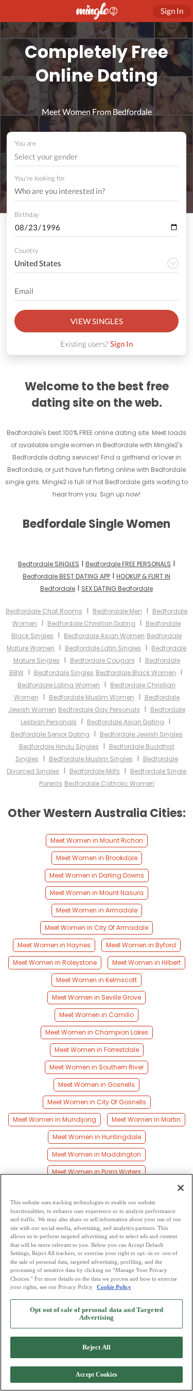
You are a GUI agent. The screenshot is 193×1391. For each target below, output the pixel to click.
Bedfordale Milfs (94, 771)
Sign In (121, 343)
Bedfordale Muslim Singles (91, 758)
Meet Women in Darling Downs (96, 875)
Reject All (96, 1347)
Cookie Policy (114, 1287)
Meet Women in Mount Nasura (97, 892)
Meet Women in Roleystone (55, 962)
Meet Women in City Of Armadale (96, 927)
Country (26, 250)
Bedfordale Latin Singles (103, 648)
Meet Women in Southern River (96, 1067)
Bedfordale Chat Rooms (44, 611)
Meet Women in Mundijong (54, 1119)
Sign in (172, 10)
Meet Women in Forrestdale (97, 1049)
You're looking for (39, 178)
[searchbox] (89, 191)
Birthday (26, 214)
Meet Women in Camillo (96, 1014)
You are (25, 143)
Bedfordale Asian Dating (125, 722)
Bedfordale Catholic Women (109, 783)
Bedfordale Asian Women (104, 635)
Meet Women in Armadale (96, 910)
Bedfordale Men (117, 611)
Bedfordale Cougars (102, 660)
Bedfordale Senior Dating (50, 734)
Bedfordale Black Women (136, 672)
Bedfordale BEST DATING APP (66, 576)
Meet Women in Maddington (96, 1154)
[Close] (180, 1188)
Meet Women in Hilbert (146, 962)
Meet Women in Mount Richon (96, 840)
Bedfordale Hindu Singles (59, 746)
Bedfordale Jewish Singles (141, 734)
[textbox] (95, 156)
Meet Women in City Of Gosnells (96, 1102)
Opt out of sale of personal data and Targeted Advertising (96, 1314)
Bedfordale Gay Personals (99, 709)
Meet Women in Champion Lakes (96, 1032)
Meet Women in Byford (141, 945)
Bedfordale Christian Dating (91, 623)
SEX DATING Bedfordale (117, 588)
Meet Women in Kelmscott (96, 980)
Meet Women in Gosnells (96, 1084)
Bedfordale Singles (64, 672)
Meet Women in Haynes (54, 945)
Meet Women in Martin (146, 1119)
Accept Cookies (96, 1374)
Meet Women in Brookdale (96, 857)
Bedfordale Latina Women (58, 685)
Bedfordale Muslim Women (91, 697)
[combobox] (96, 156)
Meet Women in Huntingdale (96, 1136)
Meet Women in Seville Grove (96, 997)
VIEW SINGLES (97, 321)
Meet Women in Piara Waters (96, 1171)
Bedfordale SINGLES (48, 564)
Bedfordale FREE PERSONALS (128, 564)
